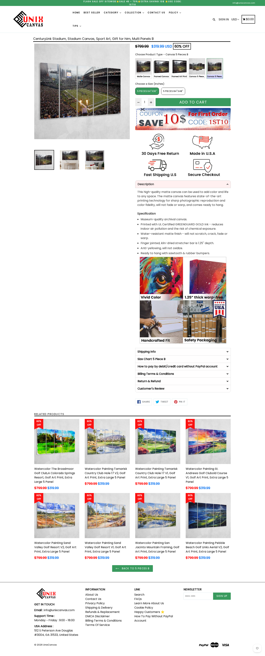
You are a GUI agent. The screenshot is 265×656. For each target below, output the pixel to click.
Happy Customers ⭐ (149, 612)
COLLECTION (133, 12)
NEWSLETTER (193, 589)
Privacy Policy (95, 603)
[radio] (143, 68)
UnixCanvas (50, 644)
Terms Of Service (97, 625)
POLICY (174, 12)
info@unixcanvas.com (244, 2)
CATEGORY (111, 12)
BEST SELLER (92, 12)
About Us (91, 595)
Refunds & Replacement (102, 612)
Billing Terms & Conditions (103, 621)
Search (139, 595)
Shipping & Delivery (98, 608)
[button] (183, 184)
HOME (76, 12)
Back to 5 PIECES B (135, 568)
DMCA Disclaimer (97, 616)
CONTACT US (156, 12)
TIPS (76, 25)
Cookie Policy (143, 608)
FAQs (138, 599)
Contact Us (93, 599)
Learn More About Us (149, 603)
